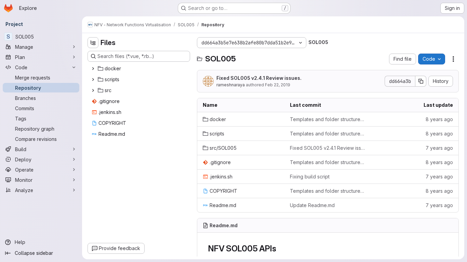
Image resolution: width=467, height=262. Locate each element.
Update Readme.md (312, 205)
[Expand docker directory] (93, 68)
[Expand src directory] (93, 90)
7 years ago (439, 148)
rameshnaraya (230, 84)
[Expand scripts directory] (93, 79)
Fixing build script (310, 176)
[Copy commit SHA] (420, 81)
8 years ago (439, 119)
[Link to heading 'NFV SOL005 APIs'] (280, 248)
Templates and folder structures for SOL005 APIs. (328, 119)
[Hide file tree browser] (93, 42)
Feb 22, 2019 (277, 84)
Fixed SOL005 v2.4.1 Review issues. (259, 78)
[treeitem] (139, 68)
